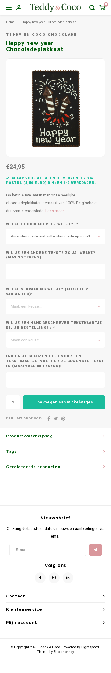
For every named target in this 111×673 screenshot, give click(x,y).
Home (10, 22)
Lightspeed (90, 647)
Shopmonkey (64, 651)
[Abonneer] (95, 550)
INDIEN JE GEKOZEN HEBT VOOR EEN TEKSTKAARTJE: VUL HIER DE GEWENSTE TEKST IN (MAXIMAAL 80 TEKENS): (55, 361)
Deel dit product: (24, 419)
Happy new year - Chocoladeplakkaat (49, 22)
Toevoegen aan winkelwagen (64, 402)
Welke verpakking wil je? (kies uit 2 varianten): (47, 292)
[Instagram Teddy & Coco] (54, 577)
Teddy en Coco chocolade (41, 34)
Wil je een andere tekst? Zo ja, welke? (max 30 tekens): (50, 255)
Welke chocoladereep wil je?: (42, 224)
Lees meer (54, 211)
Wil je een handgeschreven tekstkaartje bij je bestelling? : (54, 325)
